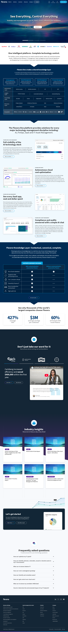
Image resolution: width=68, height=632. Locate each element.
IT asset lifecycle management (8, 614)
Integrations (42, 614)
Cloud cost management (7, 612)
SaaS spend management (7, 610)
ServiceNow (24, 615)
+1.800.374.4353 (55, 621)
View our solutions (8, 156)
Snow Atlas (42, 608)
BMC (23, 621)
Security (41, 612)
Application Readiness (43, 610)
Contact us (37, 28)
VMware (24, 614)
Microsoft (24, 610)
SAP (23, 612)
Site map (63, 629)
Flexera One (42, 607)
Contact (57, 2)
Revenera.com (54, 619)
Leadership (54, 614)
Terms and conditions (57, 629)
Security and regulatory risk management (9, 619)
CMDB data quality (6, 615)
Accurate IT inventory (6, 617)
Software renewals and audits (7, 607)
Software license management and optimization (10, 608)
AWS (23, 617)
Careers (53, 608)
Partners (53, 617)
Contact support (55, 612)
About (53, 607)
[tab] (25, 40)
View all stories (18, 382)
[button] (34, 556)
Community (53, 2)
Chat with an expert (21, 522)
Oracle (24, 608)
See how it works (33, 297)
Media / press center (55, 615)
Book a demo (63, 1)
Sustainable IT (5, 621)
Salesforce (24, 619)
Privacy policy (51, 629)
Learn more (29, 28)
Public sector (5, 624)
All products (42, 615)
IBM (23, 607)
